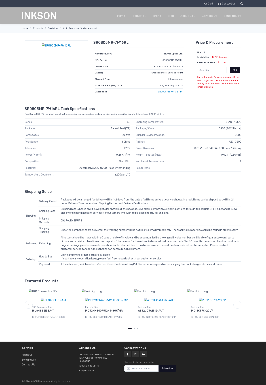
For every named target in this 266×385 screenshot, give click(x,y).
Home (121, 16)
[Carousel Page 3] (137, 328)
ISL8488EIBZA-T (43, 310)
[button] (242, 4)
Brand (157, 16)
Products (138, 16)
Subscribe (167, 368)
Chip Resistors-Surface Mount (80, 28)
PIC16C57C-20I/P (202, 310)
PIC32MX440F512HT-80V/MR (104, 310)
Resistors (53, 28)
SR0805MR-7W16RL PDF (170, 91)
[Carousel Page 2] (134, 328)
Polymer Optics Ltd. (173, 53)
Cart (210, 3)
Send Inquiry (232, 16)
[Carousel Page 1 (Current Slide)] (130, 328)
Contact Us (228, 3)
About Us (186, 16)
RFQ (235, 70)
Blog (171, 16)
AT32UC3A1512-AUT (151, 310)
